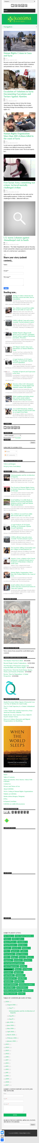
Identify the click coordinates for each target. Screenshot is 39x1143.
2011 (7, 1072)
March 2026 (11, 1035)
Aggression (18, 972)
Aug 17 (11, 1008)
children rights (17, 939)
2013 (7, 1066)
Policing (22, 966)
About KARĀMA (9, 789)
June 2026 (10, 1025)
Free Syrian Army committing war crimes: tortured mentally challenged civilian (19, 185)
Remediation (18, 981)
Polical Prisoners (9, 945)
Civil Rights (26, 969)
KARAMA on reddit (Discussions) (14, 804)
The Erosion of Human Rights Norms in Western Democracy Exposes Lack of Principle (23, 489)
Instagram (22, 5)
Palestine (25, 948)
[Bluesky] (2, 1132)
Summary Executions (26, 984)
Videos (12, 5)
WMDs (6, 957)
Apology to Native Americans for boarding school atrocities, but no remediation (23, 297)
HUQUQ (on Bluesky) (15, 5)
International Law (9, 978)
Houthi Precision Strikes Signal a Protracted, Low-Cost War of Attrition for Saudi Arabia (19, 703)
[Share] (2, 1140)
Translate (18, 438)
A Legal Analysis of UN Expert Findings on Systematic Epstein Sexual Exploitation (23, 360)
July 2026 (10, 1022)
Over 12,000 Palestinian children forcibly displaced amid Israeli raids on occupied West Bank (24, 410)
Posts (8, 451)
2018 (7, 1057)
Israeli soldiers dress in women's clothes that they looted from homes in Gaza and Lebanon (23, 586)
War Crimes (7, 936)
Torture (6, 939)
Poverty (21, 957)
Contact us (7, 784)
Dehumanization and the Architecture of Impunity (23, 476)
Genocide (15, 948)
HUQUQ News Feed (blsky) (12, 466)
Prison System (8, 954)
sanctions (27, 960)
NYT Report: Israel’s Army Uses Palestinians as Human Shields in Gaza (23, 348)
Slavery (17, 969)
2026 (7, 1001)
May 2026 (10, 1028)
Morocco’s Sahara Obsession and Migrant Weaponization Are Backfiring (17, 720)
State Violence (20, 954)
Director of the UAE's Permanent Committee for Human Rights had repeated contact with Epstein (23, 385)
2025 (7, 1044)
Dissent (6, 948)
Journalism (17, 960)
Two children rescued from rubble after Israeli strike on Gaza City (23, 309)
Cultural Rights (9, 987)
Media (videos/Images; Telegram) (14, 796)
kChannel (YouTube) (10, 801)
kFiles (5, 799)
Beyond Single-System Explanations (15, 663)
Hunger (13, 957)
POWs (6, 951)
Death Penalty (8, 975)
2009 (7, 1079)
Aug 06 (11, 1016)
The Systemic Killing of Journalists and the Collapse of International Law (23, 548)
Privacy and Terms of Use (12, 786)
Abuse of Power (9, 942)
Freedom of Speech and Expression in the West (24, 372)
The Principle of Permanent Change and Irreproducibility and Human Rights (16, 666)
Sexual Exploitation (10, 984)
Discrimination (21, 987)
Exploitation (19, 975)
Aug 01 (11, 1019)
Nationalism (8, 981)
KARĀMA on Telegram (25, 5)
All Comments (10, 455)
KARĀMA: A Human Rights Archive (22, 1133)
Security (21, 993)
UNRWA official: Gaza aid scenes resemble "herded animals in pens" (23, 321)
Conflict (23, 951)
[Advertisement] (16, 850)
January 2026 (11, 1041)
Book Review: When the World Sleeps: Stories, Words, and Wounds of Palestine (18, 671)
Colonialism (21, 942)
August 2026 (11, 1005)
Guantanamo (27, 990)
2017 (7, 1060)
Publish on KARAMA (10, 794)
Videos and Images (10, 464)
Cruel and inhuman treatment (13, 963)
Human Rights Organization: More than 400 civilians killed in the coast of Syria (19, 136)
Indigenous (7, 960)
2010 (7, 1076)
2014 (7, 1063)
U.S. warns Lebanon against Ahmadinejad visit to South (16, 238)
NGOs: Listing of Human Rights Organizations (18, 791)
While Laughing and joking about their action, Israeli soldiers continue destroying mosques (23, 398)
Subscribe (19, 5)
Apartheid (14, 951)
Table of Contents (9, 777)
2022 (7, 1053)
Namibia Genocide (10, 993)
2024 (7, 1047)
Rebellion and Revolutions (12, 990)
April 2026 (10, 1031)
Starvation (21, 945)
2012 (7, 1069)
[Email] (2, 1136)
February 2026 (12, 1038)
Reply (6, 58)
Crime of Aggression (10, 966)
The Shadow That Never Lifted (13, 661)
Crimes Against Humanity (23, 936)
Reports (29, 957)
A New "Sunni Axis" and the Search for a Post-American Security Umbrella (18, 711)
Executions (7, 972)
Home (5, 774)
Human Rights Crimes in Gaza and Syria (18, 54)
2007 (7, 1085)
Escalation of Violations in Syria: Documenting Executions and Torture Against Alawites (19, 94)
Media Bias (21, 978)
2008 (7, 1082)
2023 (7, 1050)
